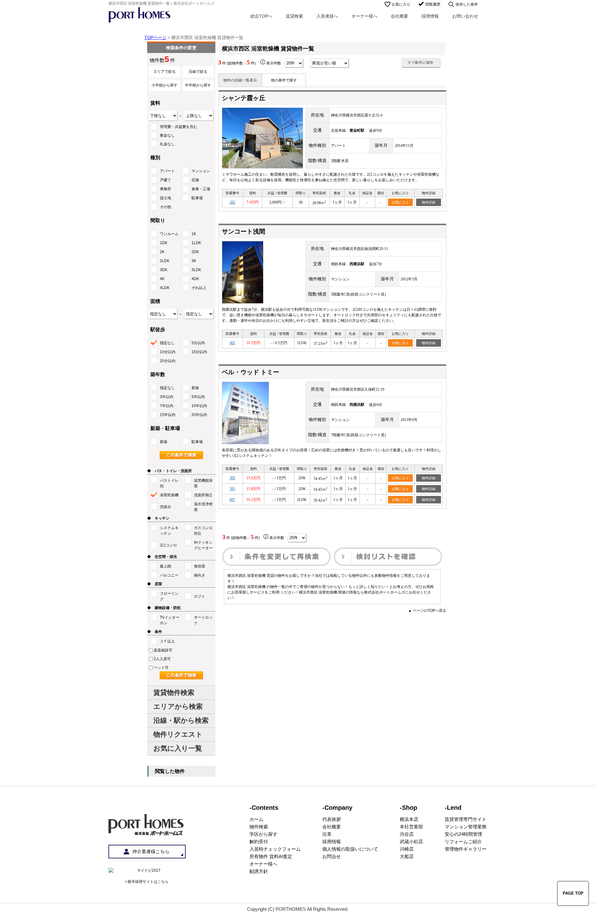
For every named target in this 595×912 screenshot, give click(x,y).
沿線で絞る (198, 71)
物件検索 (258, 826)
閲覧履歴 (432, 4)
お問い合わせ (465, 16)
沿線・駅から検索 (181, 720)
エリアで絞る (164, 71)
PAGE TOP (573, 893)
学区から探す (263, 834)
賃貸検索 (294, 16)
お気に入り (401, 4)
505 (232, 489)
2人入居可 (162, 659)
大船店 (407, 856)
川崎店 (407, 849)
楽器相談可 (163, 650)
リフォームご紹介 (463, 841)
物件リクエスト (178, 734)
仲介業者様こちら (151, 851)
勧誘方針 (258, 871)
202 (232, 202)
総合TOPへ (261, 16)
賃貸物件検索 (173, 692)
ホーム (256, 819)
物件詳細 (428, 202)
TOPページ (155, 37)
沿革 (327, 834)
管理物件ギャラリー (466, 849)
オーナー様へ (364, 16)
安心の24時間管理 (463, 834)
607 (232, 500)
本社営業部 (411, 826)
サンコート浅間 (243, 231)
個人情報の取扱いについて (350, 849)
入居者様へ (327, 16)
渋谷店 (407, 834)
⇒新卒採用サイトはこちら (146, 881)
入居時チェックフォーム (275, 849)
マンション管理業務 (466, 826)
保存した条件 (467, 4)
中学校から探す (198, 85)
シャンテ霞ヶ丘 (243, 97)
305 (232, 478)
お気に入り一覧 (177, 748)
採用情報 (430, 16)
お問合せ (331, 856)
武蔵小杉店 (411, 841)
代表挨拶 (331, 819)
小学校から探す (165, 85)
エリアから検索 (178, 706)
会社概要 (399, 16)
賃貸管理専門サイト (466, 819)
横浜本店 (409, 819)
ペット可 (161, 667)
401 (232, 343)
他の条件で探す (284, 80)
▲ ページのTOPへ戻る (427, 610)
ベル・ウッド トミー (250, 372)
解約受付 (258, 841)
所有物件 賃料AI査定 (270, 856)
